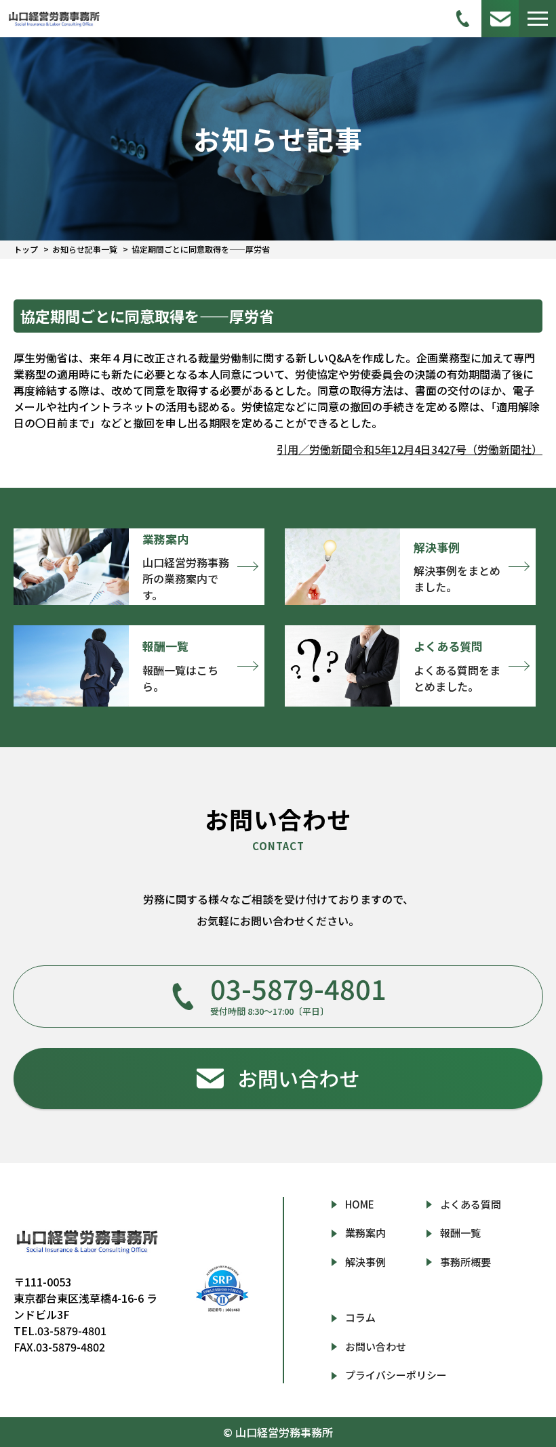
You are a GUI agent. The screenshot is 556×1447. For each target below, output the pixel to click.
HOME (359, 1204)
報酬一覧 (460, 1232)
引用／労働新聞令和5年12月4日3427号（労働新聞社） (409, 449)
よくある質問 (470, 1204)
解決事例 (365, 1262)
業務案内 (365, 1232)
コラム (360, 1317)
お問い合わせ (375, 1346)
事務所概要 (465, 1262)
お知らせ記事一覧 (84, 249)
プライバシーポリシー (396, 1375)
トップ (26, 249)
